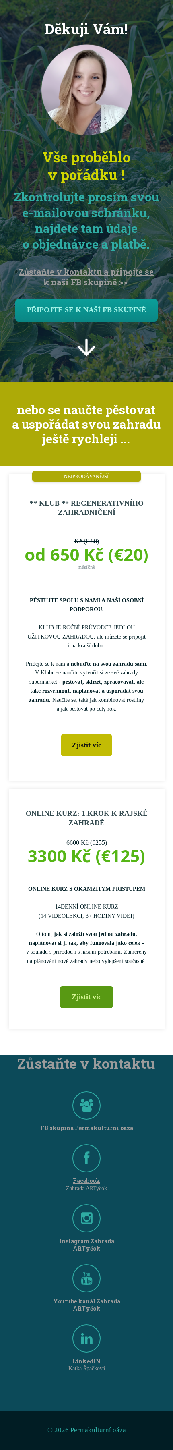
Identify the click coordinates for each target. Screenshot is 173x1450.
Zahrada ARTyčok (86, 1188)
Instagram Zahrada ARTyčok (86, 1245)
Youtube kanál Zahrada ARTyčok (86, 1305)
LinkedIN (86, 1361)
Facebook (86, 1180)
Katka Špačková (86, 1368)
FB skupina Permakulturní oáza (86, 1128)
